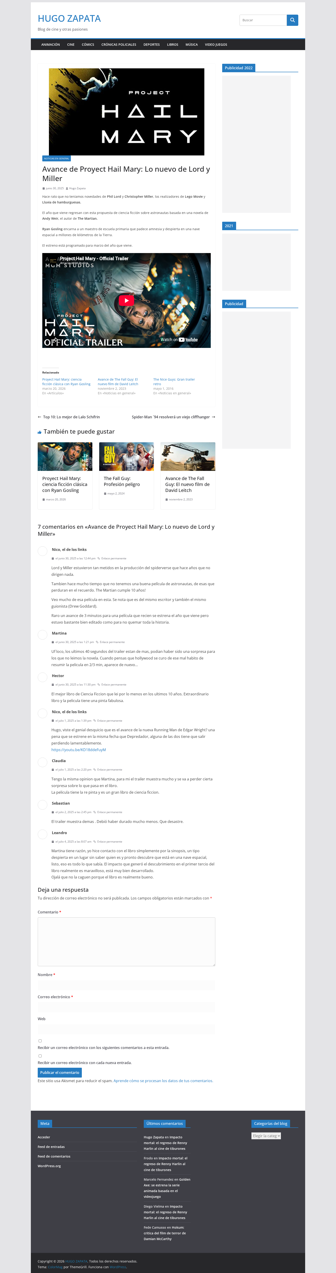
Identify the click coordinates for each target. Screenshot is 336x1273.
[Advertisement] (256, 144)
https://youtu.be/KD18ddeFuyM (78, 749)
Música (192, 44)
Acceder (44, 1137)
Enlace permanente (113, 558)
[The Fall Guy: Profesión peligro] (126, 445)
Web (41, 1018)
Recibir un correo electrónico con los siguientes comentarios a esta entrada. (103, 1047)
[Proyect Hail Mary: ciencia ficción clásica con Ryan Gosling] (65, 445)
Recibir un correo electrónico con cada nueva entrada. (85, 1062)
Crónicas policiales (118, 44)
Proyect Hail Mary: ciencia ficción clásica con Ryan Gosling (66, 381)
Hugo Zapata (77, 188)
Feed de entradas (51, 1147)
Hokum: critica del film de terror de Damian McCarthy (165, 1233)
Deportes (152, 44)
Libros (172, 44)
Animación (50, 44)
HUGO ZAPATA (69, 18)
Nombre (46, 974)
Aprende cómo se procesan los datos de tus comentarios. (163, 1080)
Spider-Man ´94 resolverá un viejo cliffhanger (171, 416)
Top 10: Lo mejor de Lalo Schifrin (71, 416)
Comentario (49, 912)
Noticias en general (56, 158)
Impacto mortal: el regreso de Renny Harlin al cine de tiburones (165, 1143)
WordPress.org (49, 1166)
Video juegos (216, 44)
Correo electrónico (55, 996)
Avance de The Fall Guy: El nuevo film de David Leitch (118, 381)
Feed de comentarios (54, 1156)
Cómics (88, 44)
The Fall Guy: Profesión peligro (122, 481)
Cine (71, 44)
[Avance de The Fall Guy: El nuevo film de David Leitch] (188, 445)
